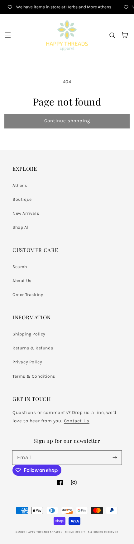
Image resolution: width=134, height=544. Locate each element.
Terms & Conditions (33, 376)
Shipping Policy (28, 334)
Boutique (22, 199)
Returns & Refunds (32, 348)
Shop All (21, 227)
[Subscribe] (115, 457)
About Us (21, 280)
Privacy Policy (27, 362)
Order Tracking (27, 294)
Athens (19, 185)
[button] (8, 35)
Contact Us (76, 421)
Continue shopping (67, 121)
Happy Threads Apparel (44, 531)
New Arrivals (25, 213)
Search (19, 266)
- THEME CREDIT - (75, 531)
